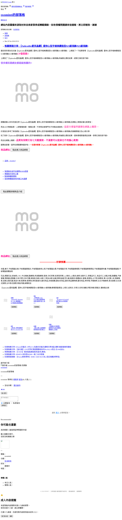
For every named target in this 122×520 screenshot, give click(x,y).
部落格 (7, 35)
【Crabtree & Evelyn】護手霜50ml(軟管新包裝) (62, 301)
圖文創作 (17, 385)
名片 (6, 38)
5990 (12, 298)
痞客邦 (15, 380)
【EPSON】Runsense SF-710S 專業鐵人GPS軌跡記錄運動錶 (17, 301)
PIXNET (47, 491)
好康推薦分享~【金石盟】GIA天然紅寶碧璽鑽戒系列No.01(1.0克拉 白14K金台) (34, 349)
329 (57, 298)
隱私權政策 (72, 491)
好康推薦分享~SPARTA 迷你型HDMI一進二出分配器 (24, 354)
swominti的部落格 (13, 15)
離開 (11, 516)
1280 (35, 326)
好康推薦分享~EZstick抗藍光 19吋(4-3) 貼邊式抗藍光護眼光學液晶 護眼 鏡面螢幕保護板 (38, 347)
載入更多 (4, 393)
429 (12, 326)
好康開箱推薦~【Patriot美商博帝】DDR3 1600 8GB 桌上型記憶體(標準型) (32, 357)
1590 (50, 324)
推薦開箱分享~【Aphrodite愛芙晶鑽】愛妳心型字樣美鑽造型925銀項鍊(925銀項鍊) (46, 46)
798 (35, 296)
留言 (20, 380)
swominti (4, 367)
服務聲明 (79, 491)
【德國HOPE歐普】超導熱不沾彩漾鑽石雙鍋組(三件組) (55, 327)
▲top (3, 389)
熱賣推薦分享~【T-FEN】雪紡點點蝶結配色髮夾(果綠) (25, 352)
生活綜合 (16, 29)
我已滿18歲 (5, 516)
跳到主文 (4, 20)
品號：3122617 (10, 161)
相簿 (6, 33)
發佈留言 (4, 405)
